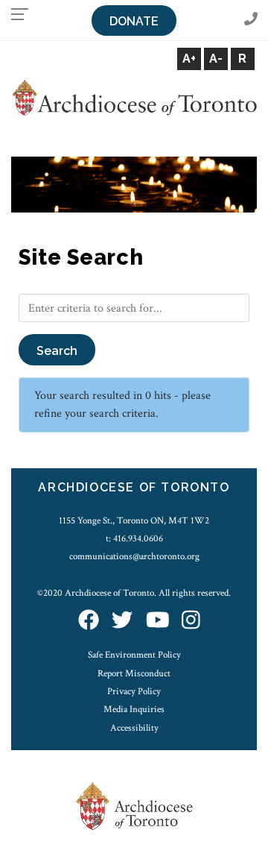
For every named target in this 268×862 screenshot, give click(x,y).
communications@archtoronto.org (134, 556)
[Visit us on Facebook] (88, 621)
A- (216, 58)
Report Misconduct (134, 673)
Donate (134, 21)
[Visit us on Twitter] (122, 621)
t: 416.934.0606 (134, 538)
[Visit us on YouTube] (158, 621)
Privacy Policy (134, 691)
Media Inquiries (134, 709)
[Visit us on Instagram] (191, 621)
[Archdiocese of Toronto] (134, 96)
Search (56, 351)
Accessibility (134, 728)
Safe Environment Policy (134, 655)
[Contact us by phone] (251, 20)
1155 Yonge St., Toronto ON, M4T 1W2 (134, 520)
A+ (189, 58)
